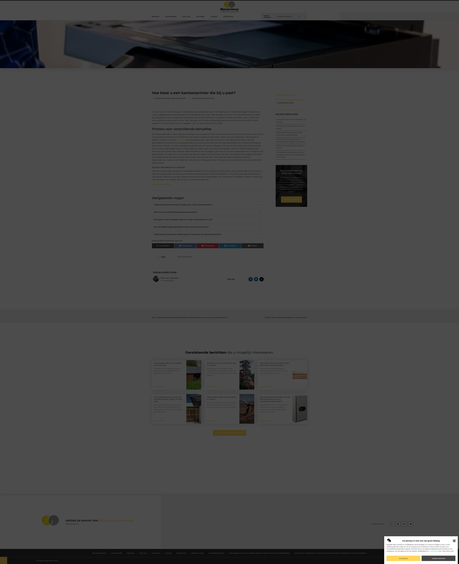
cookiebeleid (433, 551)
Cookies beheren (438, 558)
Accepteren (403, 558)
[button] (454, 541)
